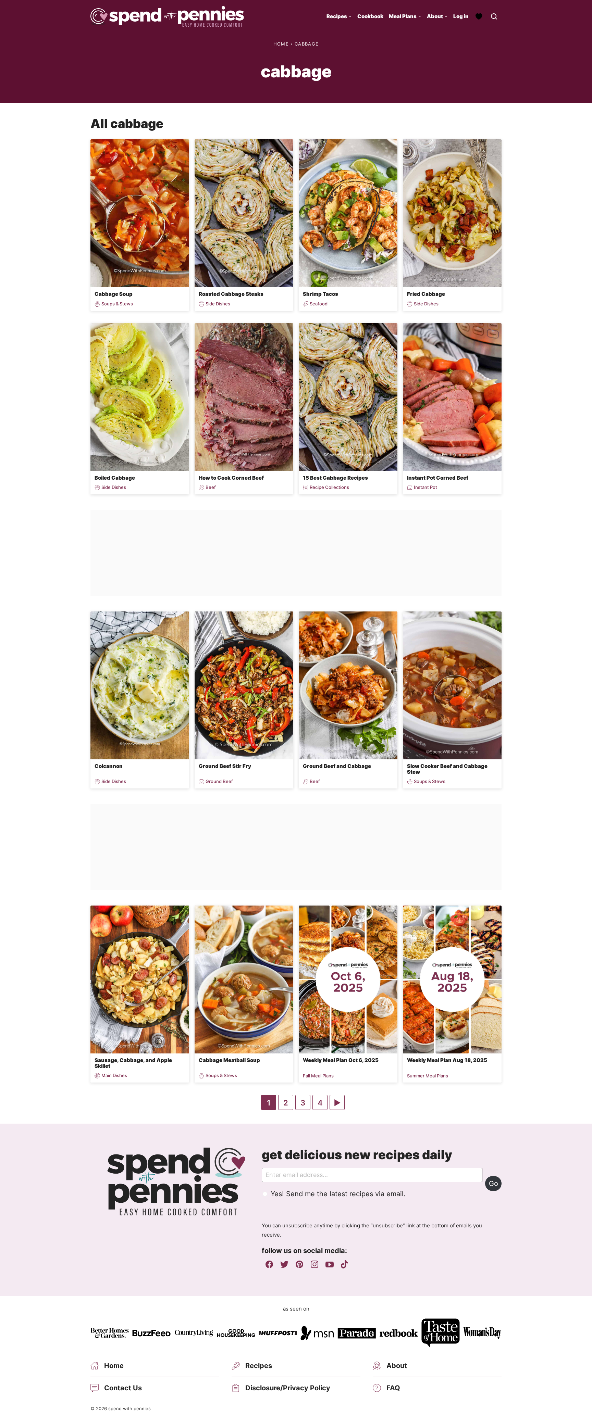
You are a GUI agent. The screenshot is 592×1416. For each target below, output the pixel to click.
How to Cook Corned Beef (231, 478)
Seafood (319, 303)
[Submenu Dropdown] (350, 16)
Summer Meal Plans (427, 1075)
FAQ (393, 1388)
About (435, 16)
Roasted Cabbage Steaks (231, 294)
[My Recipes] (478, 16)
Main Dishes (114, 1075)
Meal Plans (403, 16)
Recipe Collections (329, 487)
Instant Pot (425, 487)
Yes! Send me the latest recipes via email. (338, 1194)
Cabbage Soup (114, 294)
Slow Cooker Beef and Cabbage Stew (447, 769)
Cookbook (370, 16)
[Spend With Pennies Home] (167, 16)
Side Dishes (218, 303)
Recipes (336, 16)
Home (281, 44)
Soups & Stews (117, 303)
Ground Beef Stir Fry (225, 766)
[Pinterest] (299, 1264)
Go (493, 1183)
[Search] (494, 16)
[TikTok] (344, 1264)
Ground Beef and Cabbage (337, 766)
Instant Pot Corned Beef (437, 478)
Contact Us (123, 1388)
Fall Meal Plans (318, 1075)
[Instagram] (314, 1264)
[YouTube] (329, 1264)
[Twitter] (284, 1264)
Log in (461, 16)
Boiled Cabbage (115, 478)
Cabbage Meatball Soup (229, 1060)
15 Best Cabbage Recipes (335, 478)
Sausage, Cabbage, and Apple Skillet (133, 1063)
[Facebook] (269, 1264)
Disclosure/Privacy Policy (287, 1388)
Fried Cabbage (426, 294)
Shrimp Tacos (320, 294)
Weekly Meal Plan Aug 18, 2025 (447, 1060)
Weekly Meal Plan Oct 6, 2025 (341, 1060)
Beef (211, 487)
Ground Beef (219, 781)
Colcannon (109, 766)
